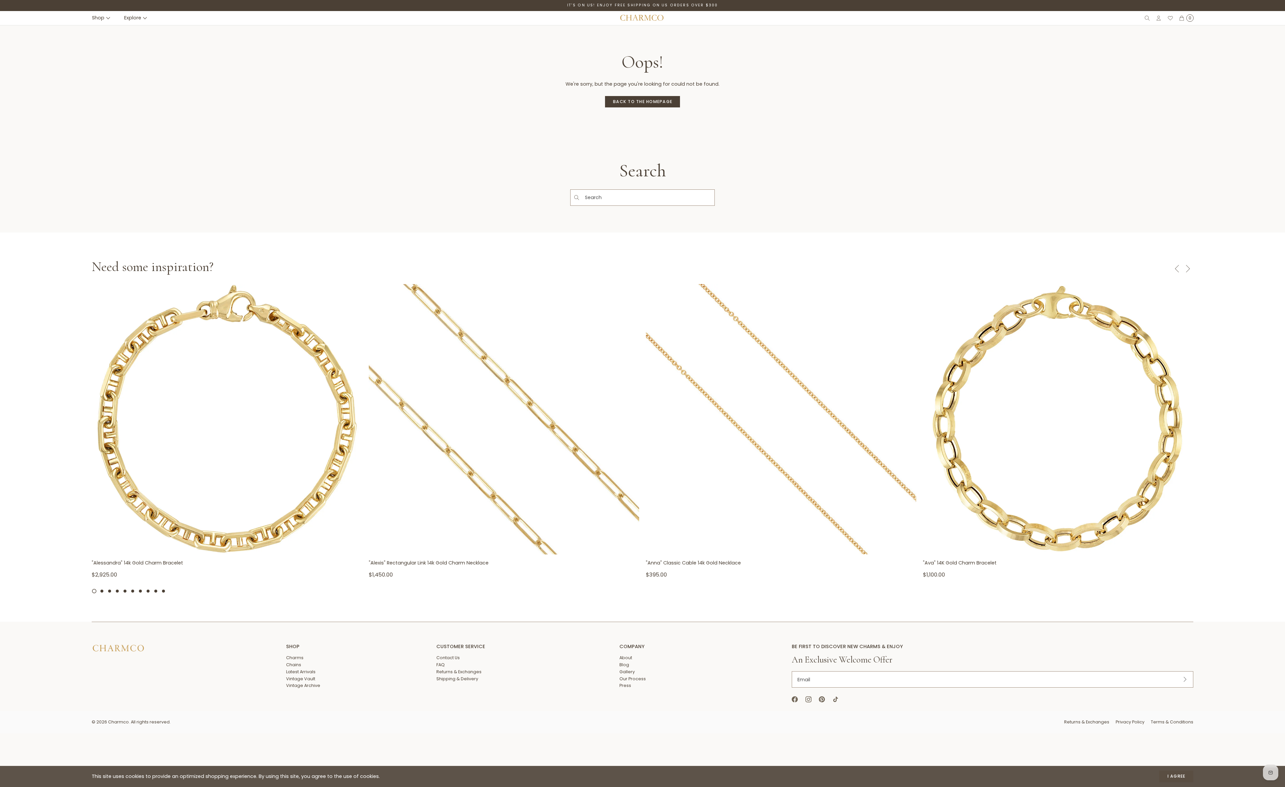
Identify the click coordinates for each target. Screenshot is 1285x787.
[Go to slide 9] (156, 591)
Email (803, 679)
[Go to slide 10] (163, 591)
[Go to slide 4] (117, 591)
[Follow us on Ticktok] (835, 699)
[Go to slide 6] (133, 591)
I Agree (1177, 776)
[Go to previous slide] (1176, 268)
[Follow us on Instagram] (808, 699)
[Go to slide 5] (125, 591)
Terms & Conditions (1172, 722)
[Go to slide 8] (148, 591)
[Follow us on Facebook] (794, 699)
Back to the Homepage (642, 101)
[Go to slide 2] (102, 591)
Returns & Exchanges (1086, 722)
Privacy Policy (1130, 722)
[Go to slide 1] (94, 591)
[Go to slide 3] (109, 591)
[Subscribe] (1185, 679)
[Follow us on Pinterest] (822, 699)
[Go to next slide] (1187, 268)
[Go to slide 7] (140, 591)
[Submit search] (576, 197)
